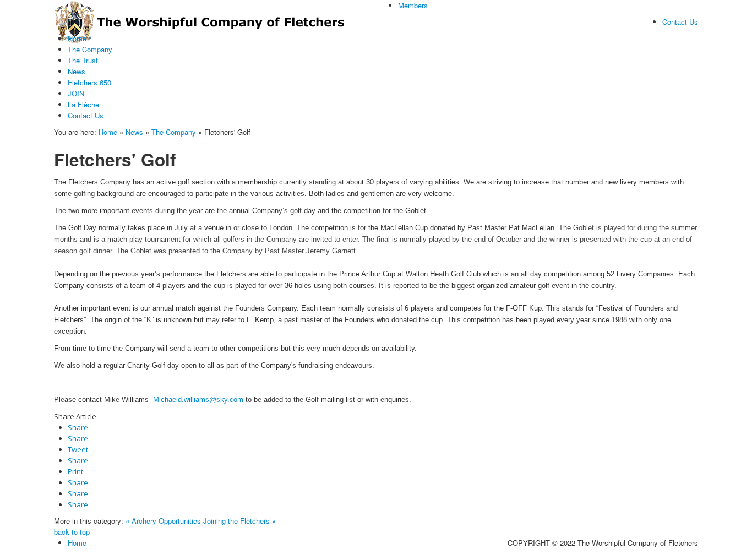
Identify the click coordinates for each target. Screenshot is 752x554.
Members (413, 5)
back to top (72, 531)
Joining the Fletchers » (239, 520)
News (134, 132)
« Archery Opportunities (163, 520)
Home (108, 132)
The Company (173, 132)
